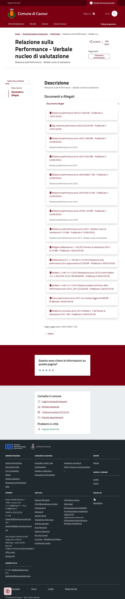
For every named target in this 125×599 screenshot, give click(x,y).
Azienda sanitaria (42, 523)
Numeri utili (10, 556)
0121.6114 (17, 512)
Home (17, 33)
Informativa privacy (72, 500)
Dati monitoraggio (12, 588)
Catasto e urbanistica (43, 470)
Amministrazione (16, 23)
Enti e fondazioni (12, 470)
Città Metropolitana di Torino (46, 503)
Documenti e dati (12, 466)
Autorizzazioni (40, 466)
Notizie (96, 463)
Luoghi (96, 479)
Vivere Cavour (60, 23)
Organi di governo (12, 478)
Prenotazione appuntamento (75, 520)
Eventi (96, 483)
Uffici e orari (10, 552)
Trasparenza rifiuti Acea (44, 519)
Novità (33, 23)
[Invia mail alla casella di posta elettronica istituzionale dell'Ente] (18, 519)
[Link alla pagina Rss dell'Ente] (94, 499)
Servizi (45, 23)
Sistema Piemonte (42, 531)
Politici (8, 474)
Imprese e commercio (72, 463)
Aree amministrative (13, 463)
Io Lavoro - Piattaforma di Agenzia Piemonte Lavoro (48, 541)
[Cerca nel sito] (113, 14)
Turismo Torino (40, 515)
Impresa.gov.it (40, 507)
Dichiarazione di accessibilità (75, 507)
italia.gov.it (39, 511)
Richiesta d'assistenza (73, 523)
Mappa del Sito (71, 588)
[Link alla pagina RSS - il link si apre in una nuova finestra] (93, 13)
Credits (51, 588)
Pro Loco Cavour (41, 535)
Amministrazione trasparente (35, 33)
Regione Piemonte (14, 3)
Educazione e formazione (45, 474)
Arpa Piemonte (41, 527)
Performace (55, 33)
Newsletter (97, 503)
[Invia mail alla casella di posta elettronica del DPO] (20, 569)
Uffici (7, 486)
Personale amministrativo (15, 482)
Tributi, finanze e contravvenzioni (77, 468)
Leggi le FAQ (69, 514)
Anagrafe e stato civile (44, 463)
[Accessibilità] (8, 591)
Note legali (68, 503)
